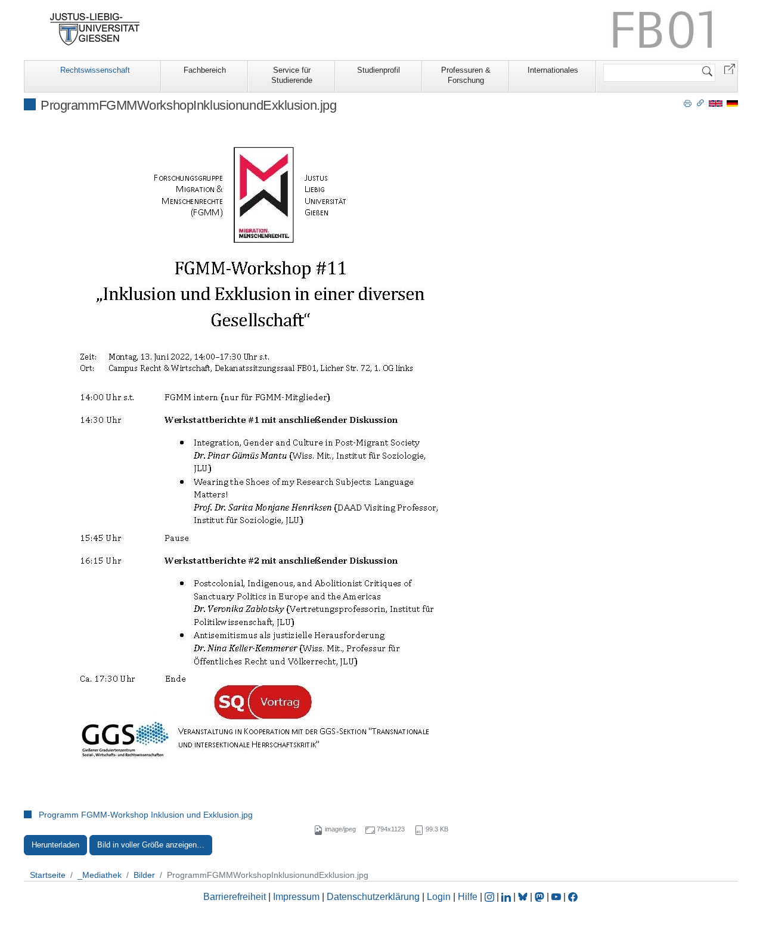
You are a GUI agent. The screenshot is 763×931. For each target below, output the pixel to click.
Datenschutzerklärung (373, 897)
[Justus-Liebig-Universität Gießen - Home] (95, 29)
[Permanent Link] (700, 103)
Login (440, 897)
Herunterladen (55, 844)
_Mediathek (99, 875)
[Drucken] (687, 102)
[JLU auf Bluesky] (524, 897)
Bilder (144, 875)
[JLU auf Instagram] (491, 897)
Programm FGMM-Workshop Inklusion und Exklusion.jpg (146, 814)
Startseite (48, 875)
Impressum (296, 897)
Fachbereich (205, 70)
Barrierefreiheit (234, 897)
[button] (729, 68)
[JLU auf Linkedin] (507, 897)
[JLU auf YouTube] (556, 897)
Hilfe (467, 897)
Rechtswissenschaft (95, 70)
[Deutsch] (732, 102)
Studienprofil (378, 70)
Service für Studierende (291, 75)
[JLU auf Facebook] (573, 897)
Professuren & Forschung (466, 75)
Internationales (553, 70)
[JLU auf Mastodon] (541, 897)
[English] (715, 102)
